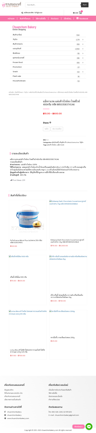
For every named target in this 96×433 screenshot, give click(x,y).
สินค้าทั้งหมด (25, 18)
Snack (48, 71)
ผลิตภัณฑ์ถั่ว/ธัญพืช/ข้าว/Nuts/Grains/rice (42, 92)
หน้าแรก (11, 18)
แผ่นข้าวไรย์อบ (51, 145)
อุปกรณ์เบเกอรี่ (48, 57)
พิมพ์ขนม (48, 53)
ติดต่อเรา (55, 18)
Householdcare (46, 80)
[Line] (89, 426)
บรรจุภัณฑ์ (48, 48)
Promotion (46, 67)
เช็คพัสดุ (67, 18)
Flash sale (46, 76)
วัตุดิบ (48, 39)
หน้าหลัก (11, 92)
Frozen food (48, 62)
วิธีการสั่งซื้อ (41, 18)
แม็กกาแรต (60, 145)
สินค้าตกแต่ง (48, 44)
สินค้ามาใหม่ (46, 34)
